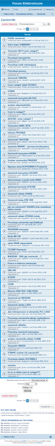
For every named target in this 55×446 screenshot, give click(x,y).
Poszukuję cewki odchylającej (22, 65)
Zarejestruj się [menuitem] (36, 9)
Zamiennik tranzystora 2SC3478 (22, 173)
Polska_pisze (27, 156)
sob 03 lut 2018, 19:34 (36, 53)
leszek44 (25, 355)
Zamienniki (41, 14)
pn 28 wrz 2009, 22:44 (37, 300)
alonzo (24, 265)
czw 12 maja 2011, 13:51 (39, 259)
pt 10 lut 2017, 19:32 (37, 80)
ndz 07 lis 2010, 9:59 (36, 265)
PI (22, 225)
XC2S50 (11, 277)
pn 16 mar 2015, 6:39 (36, 114)
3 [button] (33, 29)
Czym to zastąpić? (16, 112)
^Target (24, 300)
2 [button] (30, 29)
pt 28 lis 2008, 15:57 (35, 334)
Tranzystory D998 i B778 (19, 126)
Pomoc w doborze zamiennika (22, 263)
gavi (23, 293)
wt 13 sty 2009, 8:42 (38, 314)
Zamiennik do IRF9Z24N (19, 298)
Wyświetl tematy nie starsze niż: (19, 380)
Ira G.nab (25, 73)
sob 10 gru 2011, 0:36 (36, 252)
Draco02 (25, 107)
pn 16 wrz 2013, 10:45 (38, 189)
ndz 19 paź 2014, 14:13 (37, 135)
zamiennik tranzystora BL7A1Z (22, 98)
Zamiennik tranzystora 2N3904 (22, 153)
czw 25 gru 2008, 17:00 (36, 320)
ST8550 (11, 91)
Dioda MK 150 (14, 236)
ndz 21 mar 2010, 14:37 (37, 279)
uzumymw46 (26, 40)
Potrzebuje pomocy (17, 71)
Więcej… (7, 9)
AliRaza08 (25, 100)
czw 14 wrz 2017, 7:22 (39, 67)
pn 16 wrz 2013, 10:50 (38, 182)
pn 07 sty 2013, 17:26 (39, 218)
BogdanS (25, 93)
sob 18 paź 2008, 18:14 (39, 361)
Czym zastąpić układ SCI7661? (22, 85)
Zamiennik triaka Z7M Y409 (20, 200)
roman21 (25, 80)
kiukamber (26, 149)
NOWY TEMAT (8, 24)
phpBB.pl (39, 443)
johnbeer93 (26, 169)
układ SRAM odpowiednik (20, 243)
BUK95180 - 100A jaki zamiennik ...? (25, 256)
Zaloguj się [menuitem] (49, 9)
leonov (24, 286)
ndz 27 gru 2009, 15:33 (37, 286)
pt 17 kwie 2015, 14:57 (39, 100)
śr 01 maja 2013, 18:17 (38, 211)
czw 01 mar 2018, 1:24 (36, 47)
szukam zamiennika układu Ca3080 (24, 339)
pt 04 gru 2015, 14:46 (36, 87)
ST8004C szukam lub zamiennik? (23, 353)
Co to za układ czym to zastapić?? (24, 372)
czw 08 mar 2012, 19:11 (40, 245)
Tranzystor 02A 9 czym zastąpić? (23, 51)
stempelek (25, 128)
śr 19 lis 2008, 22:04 (43, 341)
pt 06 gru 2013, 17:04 (40, 169)
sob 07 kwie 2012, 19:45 (39, 238)
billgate (24, 114)
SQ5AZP (25, 175)
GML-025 (12, 270)
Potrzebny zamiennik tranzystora (23, 332)
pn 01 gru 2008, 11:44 (38, 327)
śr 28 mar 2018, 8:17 (41, 40)
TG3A (24, 47)
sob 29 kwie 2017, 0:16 (39, 73)
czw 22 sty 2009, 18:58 (37, 307)
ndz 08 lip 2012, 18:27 (33, 225)
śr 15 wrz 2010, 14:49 (38, 272)
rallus (24, 320)
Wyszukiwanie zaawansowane (49, 24)
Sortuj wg (21, 384)
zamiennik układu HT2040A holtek (24, 216)
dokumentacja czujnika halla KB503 (24, 180)
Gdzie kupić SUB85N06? (19, 45)
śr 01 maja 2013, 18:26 (38, 202)
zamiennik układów (17, 325)
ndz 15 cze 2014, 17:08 (38, 142)
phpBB (23, 441)
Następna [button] (37, 29)
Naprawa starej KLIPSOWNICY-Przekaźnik (27, 167)
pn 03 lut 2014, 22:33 (37, 162)
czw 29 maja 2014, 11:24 (40, 149)
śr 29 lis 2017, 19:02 (35, 60)
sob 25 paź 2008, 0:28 (33, 348)
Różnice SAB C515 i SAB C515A (23, 291)
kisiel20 (24, 307)
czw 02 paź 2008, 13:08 (36, 367)
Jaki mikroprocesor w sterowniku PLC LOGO (29, 312)
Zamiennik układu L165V (19, 305)
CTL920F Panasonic (17, 249)
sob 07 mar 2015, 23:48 (40, 128)
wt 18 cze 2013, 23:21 (36, 196)
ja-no (24, 367)
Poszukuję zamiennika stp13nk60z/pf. (25, 222)
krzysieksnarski (28, 341)
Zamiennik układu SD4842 (20, 194)
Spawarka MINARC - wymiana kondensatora (28, 146)
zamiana (12, 365)
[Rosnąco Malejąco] (27, 387)
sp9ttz (24, 53)
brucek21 (25, 218)
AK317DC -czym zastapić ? (20, 119)
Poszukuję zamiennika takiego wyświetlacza (29, 318)
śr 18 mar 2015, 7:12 (38, 107)
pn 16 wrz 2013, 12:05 (38, 175)
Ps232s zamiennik (16, 38)
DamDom (25, 67)
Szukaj (44, 24)
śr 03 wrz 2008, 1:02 (32, 374)
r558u (24, 60)
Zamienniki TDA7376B (18, 140)
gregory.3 (25, 361)
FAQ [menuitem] (16, 9)
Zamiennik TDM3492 (17, 78)
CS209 (11, 284)
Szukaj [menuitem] (52, 14)
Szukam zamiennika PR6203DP (22, 160)
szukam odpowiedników (19, 105)
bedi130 (25, 162)
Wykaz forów (9, 14)
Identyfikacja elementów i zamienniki (25, 14)
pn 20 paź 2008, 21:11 (38, 355)
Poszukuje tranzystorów (19, 58)
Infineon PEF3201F (17, 133)
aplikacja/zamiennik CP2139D (21, 187)
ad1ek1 (24, 142)
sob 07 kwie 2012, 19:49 (39, 231)
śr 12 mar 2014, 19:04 (42, 156)
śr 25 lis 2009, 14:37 (34, 293)
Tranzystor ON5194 (16, 346)
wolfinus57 (26, 245)
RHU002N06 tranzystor (18, 229)
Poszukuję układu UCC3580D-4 (22, 359)
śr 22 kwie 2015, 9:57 (38, 93)
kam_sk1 (25, 314)
